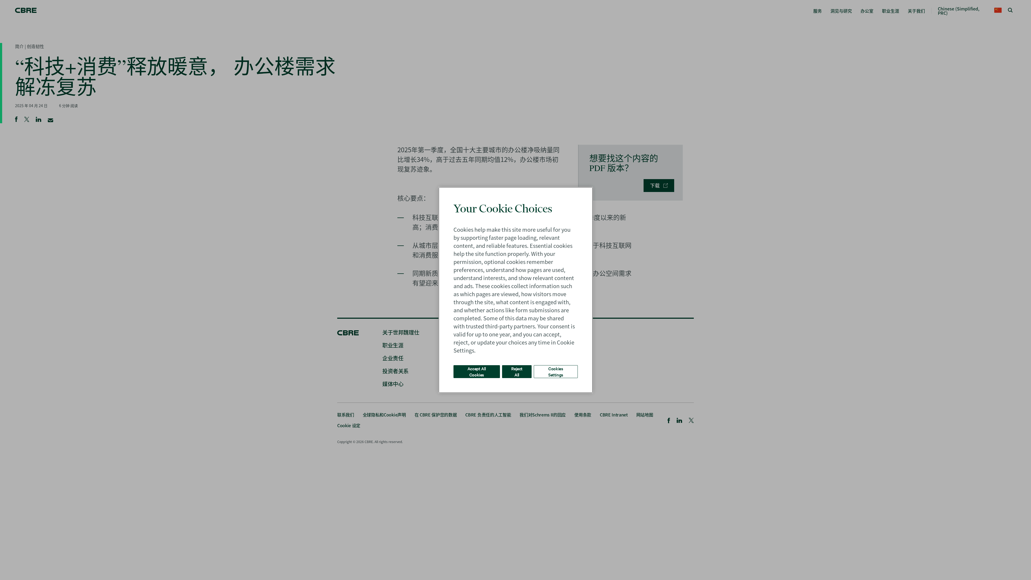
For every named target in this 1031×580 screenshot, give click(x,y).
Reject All (516, 371)
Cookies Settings (555, 371)
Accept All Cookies (476, 371)
